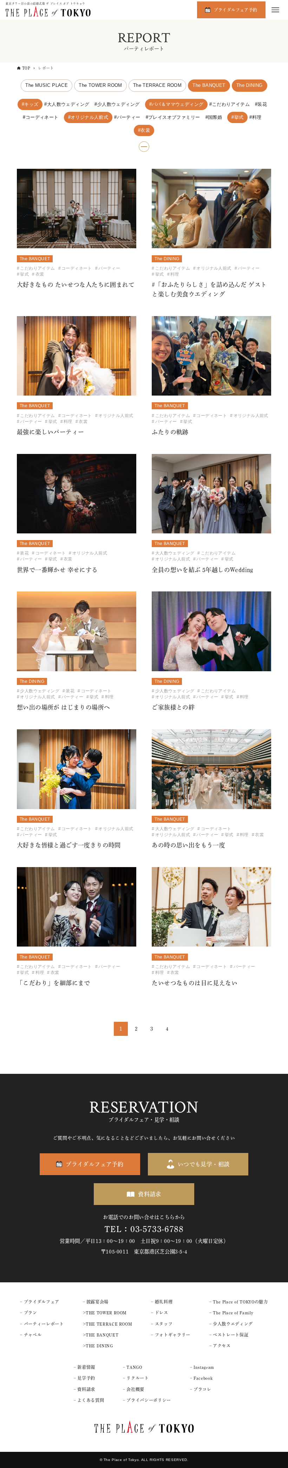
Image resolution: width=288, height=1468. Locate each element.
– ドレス (159, 1312)
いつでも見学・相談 (204, 1164)
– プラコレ (200, 1389)
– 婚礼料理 (161, 1302)
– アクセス (220, 1346)
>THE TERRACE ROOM (107, 1324)
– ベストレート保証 (228, 1335)
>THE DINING (98, 1346)
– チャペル (30, 1335)
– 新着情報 (84, 1367)
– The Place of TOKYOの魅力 (238, 1302)
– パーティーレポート (42, 1324)
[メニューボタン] (275, 10)
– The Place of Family (231, 1312)
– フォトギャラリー (170, 1335)
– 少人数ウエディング (231, 1324)
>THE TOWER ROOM (105, 1312)
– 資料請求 (84, 1389)
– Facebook (201, 1378)
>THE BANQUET (101, 1335)
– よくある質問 (89, 1400)
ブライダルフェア (41, 1302)
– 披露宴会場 (96, 1302)
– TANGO (132, 1367)
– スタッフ (161, 1324)
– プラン (28, 1312)
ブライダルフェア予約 (235, 10)
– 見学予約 (84, 1378)
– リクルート (136, 1378)
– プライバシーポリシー (147, 1400)
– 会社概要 (133, 1389)
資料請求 (149, 1194)
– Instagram (202, 1367)
